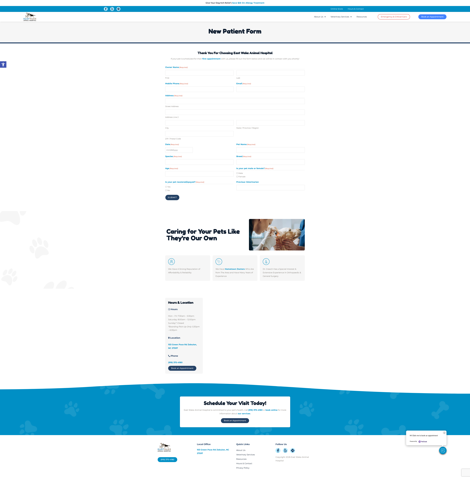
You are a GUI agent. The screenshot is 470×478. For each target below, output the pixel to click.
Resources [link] (362, 17)
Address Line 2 (172, 117)
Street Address (172, 106)
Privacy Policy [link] (242, 468)
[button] (442, 450)
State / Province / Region (247, 128)
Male (240, 173)
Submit (172, 197)
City (167, 128)
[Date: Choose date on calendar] (195, 150)
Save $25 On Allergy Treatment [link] (248, 3)
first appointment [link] (211, 59)
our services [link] (244, 413)
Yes (168, 187)
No (168, 190)
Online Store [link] (337, 9)
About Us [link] (318, 17)
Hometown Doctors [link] (235, 269)
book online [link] (271, 410)
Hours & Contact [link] (356, 9)
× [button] (444, 432)
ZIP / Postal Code (173, 139)
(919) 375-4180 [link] (175, 362)
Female (241, 176)
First (167, 78)
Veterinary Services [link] (340, 17)
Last (238, 78)
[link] (3, 64)
